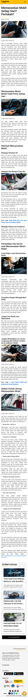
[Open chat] (24, 693)
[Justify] (25, 2)
